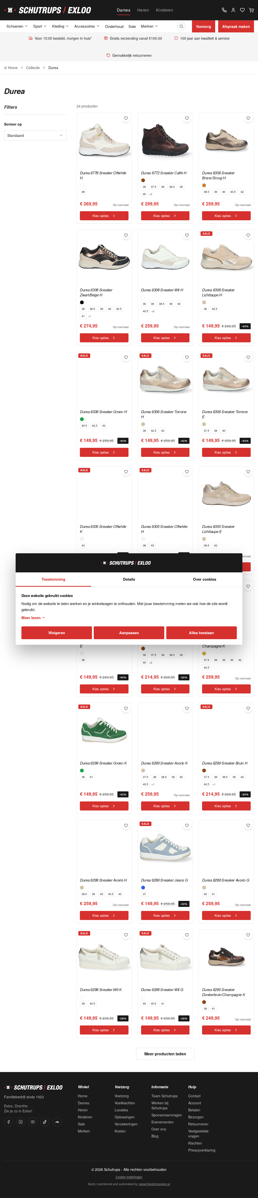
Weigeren (56, 632)
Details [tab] (129, 579)
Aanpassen (129, 632)
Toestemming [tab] (53, 579)
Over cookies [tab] (204, 579)
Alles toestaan (201, 632)
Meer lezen (31, 617)
